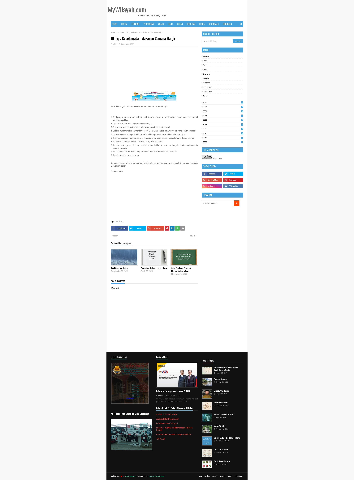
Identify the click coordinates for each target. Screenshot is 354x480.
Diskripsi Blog (204, 476)
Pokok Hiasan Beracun (222, 461)
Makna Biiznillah (219, 426)
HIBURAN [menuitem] (191, 23)
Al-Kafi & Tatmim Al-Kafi (166, 414)
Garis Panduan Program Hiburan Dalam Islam (181, 269)
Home (113, 32)
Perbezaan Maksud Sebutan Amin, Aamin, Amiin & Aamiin (226, 368)
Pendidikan (121, 32)
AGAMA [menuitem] (161, 23)
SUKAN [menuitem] (180, 23)
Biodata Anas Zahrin (221, 391)
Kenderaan (207, 87)
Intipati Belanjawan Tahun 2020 (173, 391)
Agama (206, 56)
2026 (223, 102)
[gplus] (212, 180)
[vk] (233, 186)
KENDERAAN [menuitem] (214, 23)
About (230, 476)
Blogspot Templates (156, 476)
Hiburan (206, 78)
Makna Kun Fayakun (220, 402)
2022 (223, 120)
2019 (223, 133)
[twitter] (233, 174)
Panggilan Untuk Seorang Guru (154, 267)
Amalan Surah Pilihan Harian (224, 414)
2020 (223, 129)
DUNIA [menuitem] (202, 23)
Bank (205, 61)
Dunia (205, 70)
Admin (115, 44)
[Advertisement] (154, 68)
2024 (223, 111)
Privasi (215, 476)
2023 (223, 116)
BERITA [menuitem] (124, 23)
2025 (223, 107)
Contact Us (239, 476)
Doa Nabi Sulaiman (220, 379)
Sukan (205, 96)
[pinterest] (233, 180)
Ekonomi (206, 74)
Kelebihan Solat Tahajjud (167, 423)
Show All (161, 439)
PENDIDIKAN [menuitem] (149, 23)
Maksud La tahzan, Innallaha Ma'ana (227, 437)
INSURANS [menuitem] (227, 23)
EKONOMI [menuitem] (135, 23)
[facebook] (212, 174)
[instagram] (212, 186)
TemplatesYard (130, 476)
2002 (223, 142)
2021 (223, 124)
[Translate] (236, 203)
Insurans (206, 83)
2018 (223, 138)
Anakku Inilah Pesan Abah (167, 419)
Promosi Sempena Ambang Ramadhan (173, 434)
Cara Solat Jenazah (221, 449)
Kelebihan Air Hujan (119, 267)
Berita (205, 65)
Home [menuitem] (114, 23)
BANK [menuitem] (170, 23)
